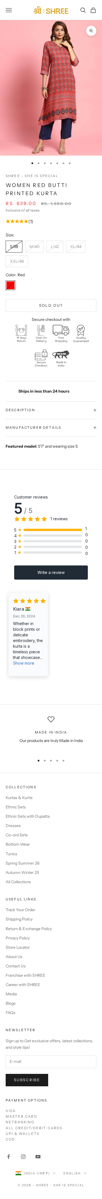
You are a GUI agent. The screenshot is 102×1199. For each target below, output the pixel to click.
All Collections (18, 881)
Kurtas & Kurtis (19, 797)
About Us (14, 956)
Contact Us (16, 966)
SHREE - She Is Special (32, 176)
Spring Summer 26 (22, 863)
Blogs (11, 1003)
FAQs (10, 1012)
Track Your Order (20, 909)
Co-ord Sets (17, 834)
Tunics (11, 853)
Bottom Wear (18, 844)
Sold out (51, 305)
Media (11, 993)
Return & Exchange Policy (29, 928)
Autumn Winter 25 (22, 872)
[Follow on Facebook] (8, 1156)
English (72, 1173)
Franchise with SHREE (25, 975)
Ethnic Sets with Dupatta (28, 816)
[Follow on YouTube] (38, 1156)
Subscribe (27, 1080)
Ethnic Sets (16, 807)
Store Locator (18, 947)
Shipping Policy (19, 919)
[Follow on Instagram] (23, 1156)
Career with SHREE (23, 984)
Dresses (13, 825)
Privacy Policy (18, 938)
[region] (51, 733)
